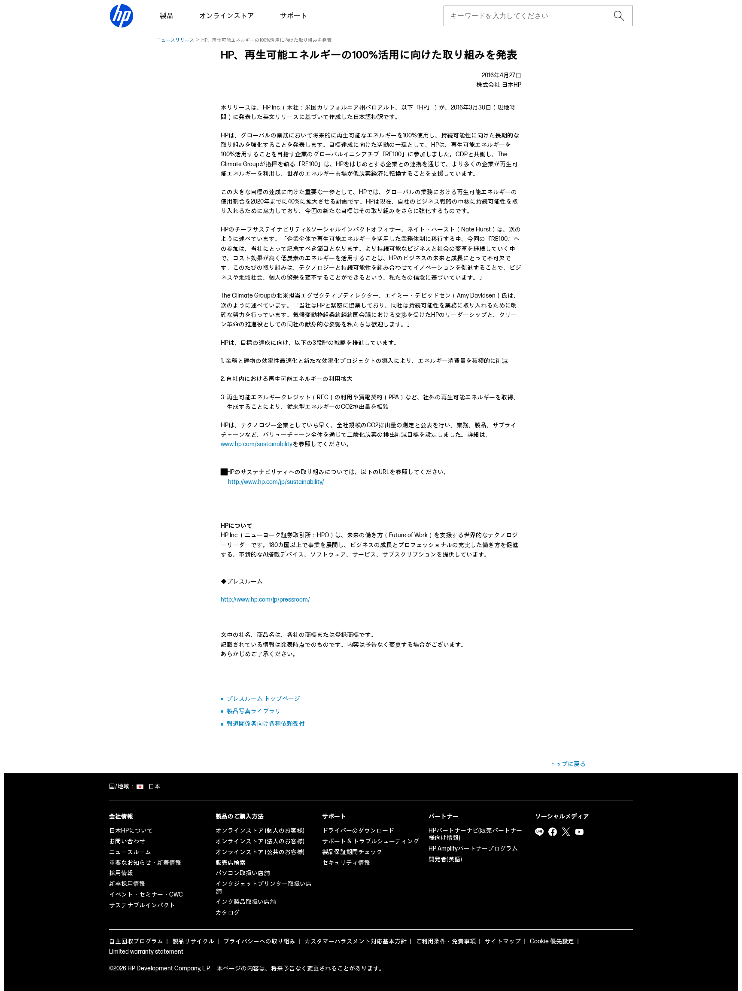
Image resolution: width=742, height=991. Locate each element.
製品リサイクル (193, 941)
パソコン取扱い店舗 (243, 873)
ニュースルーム (130, 852)
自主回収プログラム (136, 941)
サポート (293, 16)
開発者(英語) (445, 859)
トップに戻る (568, 764)
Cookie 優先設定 (552, 941)
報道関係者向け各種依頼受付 (266, 723)
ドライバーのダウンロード (358, 830)
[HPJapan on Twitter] (566, 831)
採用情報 (121, 873)
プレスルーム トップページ (263, 698)
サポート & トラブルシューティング (370, 841)
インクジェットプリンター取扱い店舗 (264, 887)
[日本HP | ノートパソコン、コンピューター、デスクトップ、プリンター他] (121, 15)
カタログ (228, 912)
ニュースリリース (175, 40)
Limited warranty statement (146, 951)
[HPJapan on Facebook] (552, 831)
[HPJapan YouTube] (579, 831)
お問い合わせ (127, 841)
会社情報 (121, 816)
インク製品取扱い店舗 (246, 902)
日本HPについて (131, 830)
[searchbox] (531, 16)
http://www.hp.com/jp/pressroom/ (265, 599)
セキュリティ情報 (346, 862)
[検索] (619, 16)
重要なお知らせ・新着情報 (145, 862)
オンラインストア (226, 16)
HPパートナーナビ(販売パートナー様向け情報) (475, 834)
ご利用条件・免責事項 (446, 941)
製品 (166, 16)
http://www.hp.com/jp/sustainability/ (276, 482)
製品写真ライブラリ (254, 711)
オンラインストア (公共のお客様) (260, 852)
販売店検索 (231, 862)
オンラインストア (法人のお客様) (260, 841)
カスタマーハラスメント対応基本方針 (355, 941)
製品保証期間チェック (352, 852)
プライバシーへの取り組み (259, 941)
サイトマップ (503, 941)
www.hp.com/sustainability (256, 444)
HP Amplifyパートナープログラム (473, 848)
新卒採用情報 (127, 884)
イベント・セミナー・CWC (146, 894)
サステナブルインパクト (142, 905)
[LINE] (539, 831)
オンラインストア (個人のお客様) (260, 830)
